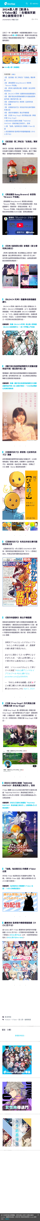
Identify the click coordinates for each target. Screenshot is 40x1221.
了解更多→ (7, 1219)
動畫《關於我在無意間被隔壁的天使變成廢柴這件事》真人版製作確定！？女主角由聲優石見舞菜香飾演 (19, 385)
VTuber (14, 1020)
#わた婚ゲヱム (23, 673)
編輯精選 (28, 1020)
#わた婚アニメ (22, 670)
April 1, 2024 (29, 688)
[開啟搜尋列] (27, 3)
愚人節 (15, 35)
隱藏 (13, 74)
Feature (7, 1020)
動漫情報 (8, 1017)
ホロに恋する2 (15, 935)
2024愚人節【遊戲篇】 (12, 67)
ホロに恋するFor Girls (15, 937)
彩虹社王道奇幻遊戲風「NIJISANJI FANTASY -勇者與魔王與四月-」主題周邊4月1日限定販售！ (19, 805)
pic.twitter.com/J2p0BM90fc (16, 676)
